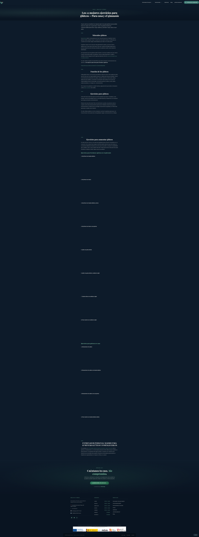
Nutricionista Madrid (117, 503)
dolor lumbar (87, 87)
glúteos (84, 38)
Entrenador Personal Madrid (118, 501)
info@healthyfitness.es (76, 513)
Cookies (132, 535)
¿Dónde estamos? (178, 2)
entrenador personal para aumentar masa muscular (100, 448)
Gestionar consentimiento (195, 535)
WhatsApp (103, 486)
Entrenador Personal (146, 2)
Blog (171, 2)
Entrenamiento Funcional (118, 505)
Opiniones (166, 2)
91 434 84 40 (74, 508)
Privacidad (128, 535)
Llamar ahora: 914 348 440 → (99, 482)
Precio (114, 507)
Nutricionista (157, 2)
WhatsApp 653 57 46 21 (76, 510)
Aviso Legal (123, 535)
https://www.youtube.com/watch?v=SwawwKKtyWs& (93, 65)
